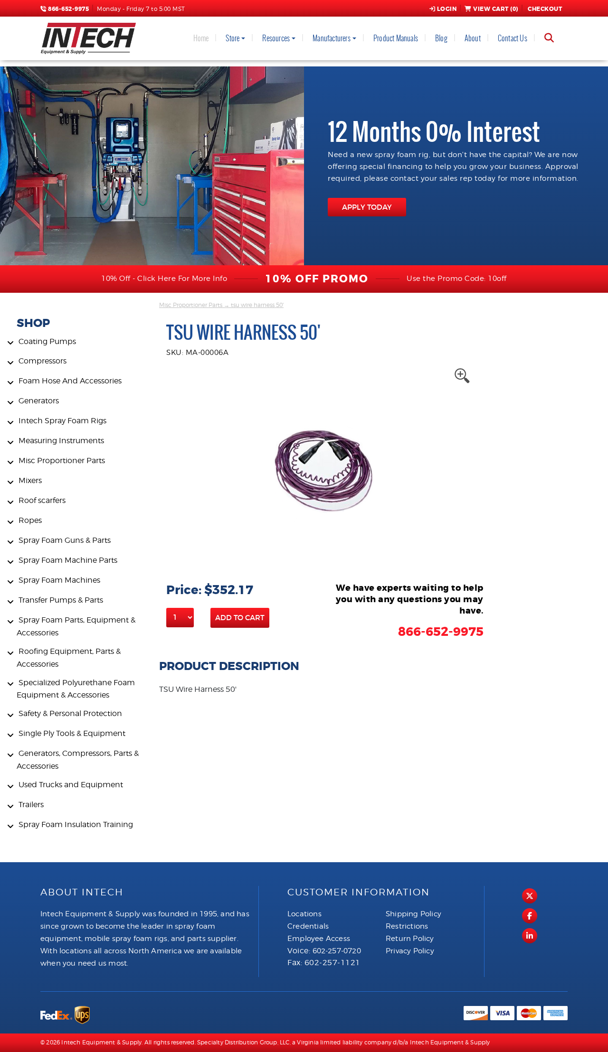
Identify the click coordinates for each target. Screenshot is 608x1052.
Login (447, 9)
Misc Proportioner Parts (190, 304)
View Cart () (495, 9)
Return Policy (410, 938)
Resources (276, 38)
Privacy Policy (410, 951)
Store (232, 38)
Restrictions (407, 926)
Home (201, 38)
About (473, 38)
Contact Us (512, 38)
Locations (304, 914)
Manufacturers (332, 38)
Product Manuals (395, 38)
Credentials (308, 926)
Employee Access (318, 938)
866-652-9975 (68, 9)
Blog (441, 38)
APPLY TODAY (367, 207)
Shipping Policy (413, 914)
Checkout (545, 9)
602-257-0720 (337, 951)
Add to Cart (240, 617)
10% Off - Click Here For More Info (164, 278)
